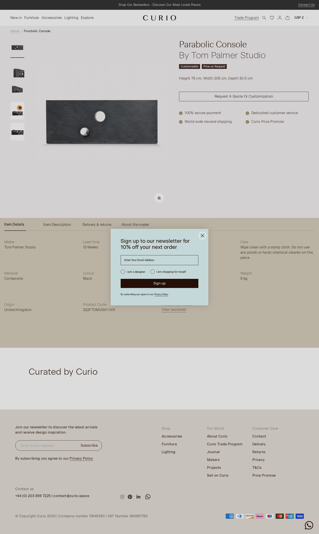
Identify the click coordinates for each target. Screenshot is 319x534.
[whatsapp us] (309, 525)
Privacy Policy (161, 294)
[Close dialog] (202, 235)
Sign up (159, 283)
